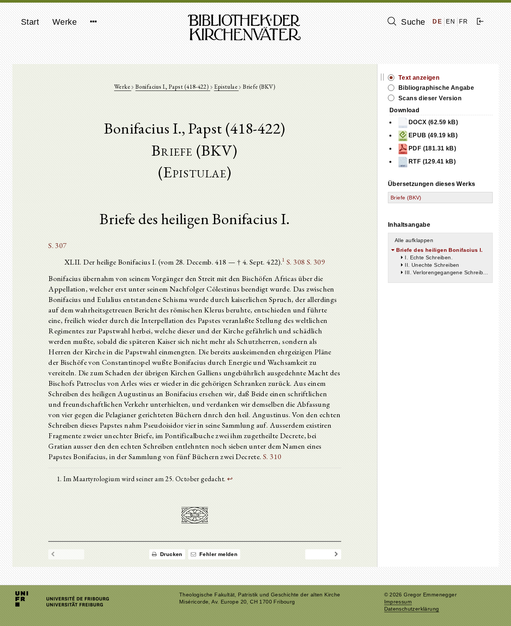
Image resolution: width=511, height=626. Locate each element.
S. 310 (272, 456)
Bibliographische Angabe (436, 88)
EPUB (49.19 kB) (433, 135)
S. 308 (296, 262)
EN (451, 21)
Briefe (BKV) (406, 198)
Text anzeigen (419, 77)
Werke (64, 22)
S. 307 (57, 245)
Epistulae (226, 87)
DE (437, 21)
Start (30, 22)
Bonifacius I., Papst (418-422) (172, 87)
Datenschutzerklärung (411, 609)
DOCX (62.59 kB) (433, 122)
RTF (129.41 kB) (432, 161)
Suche (412, 22)
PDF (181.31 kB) (432, 148)
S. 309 (316, 262)
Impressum (398, 602)
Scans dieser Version (430, 98)
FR (463, 21)
